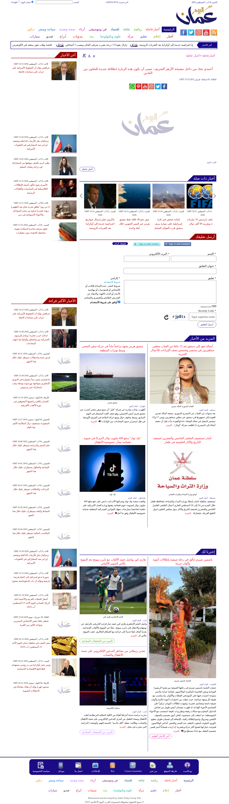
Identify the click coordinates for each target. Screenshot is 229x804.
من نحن (153, 771)
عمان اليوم (26, 2)
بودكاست (187, 771)
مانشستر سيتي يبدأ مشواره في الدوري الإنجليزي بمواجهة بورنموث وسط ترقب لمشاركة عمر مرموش (31, 383)
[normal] (89, 55)
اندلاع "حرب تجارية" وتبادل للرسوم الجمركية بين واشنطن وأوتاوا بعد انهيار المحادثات (31, 339)
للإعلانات (95, 771)
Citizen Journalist (133, 771)
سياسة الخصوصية (41, 771)
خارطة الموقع (170, 771)
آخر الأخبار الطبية (160, 736)
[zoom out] (94, 55)
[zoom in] (84, 55)
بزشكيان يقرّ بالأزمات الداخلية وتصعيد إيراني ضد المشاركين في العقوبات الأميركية (31, 145)
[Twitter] (146, 245)
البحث (76, 2)
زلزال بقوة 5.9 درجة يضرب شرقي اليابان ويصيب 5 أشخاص (109, 45)
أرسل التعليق (207, 324)
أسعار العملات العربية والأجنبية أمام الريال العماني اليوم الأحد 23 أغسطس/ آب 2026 (31, 603)
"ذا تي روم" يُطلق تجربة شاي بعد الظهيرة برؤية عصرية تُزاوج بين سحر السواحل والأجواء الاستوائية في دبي (31, 210)
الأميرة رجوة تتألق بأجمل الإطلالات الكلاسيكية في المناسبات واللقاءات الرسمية (31, 189)
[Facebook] (177, 245)
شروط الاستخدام (112, 282)
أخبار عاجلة (192, 55)
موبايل (61, 771)
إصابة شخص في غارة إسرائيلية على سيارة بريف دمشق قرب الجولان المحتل (168, 223)
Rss (113, 771)
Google (14, 2)
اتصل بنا (78, 771)
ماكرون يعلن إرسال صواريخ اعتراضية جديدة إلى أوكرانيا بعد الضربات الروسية (100, 223)
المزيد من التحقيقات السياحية (97, 641)
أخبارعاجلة (208, 55)
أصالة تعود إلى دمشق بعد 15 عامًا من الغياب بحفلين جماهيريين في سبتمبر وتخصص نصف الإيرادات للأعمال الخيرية (182, 350)
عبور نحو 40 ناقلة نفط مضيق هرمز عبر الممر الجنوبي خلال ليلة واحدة (134, 223)
